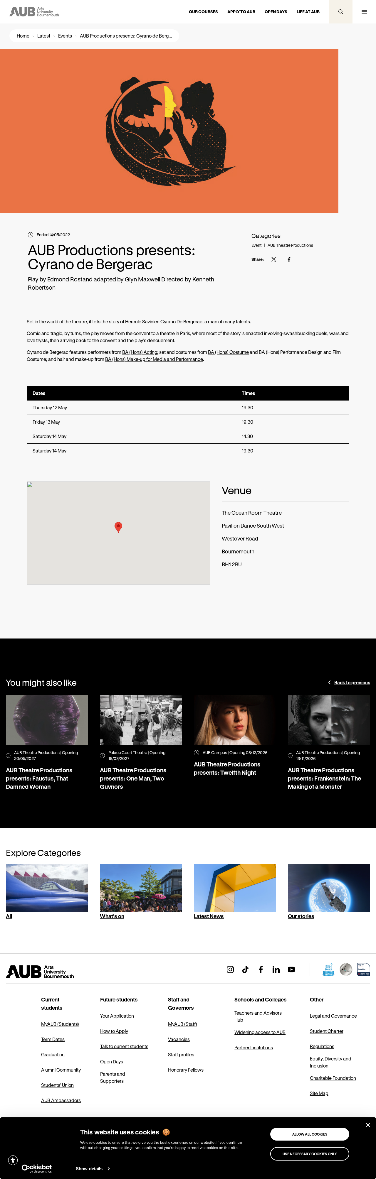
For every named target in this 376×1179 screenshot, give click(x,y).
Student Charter (326, 1031)
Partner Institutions (253, 1047)
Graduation (53, 1054)
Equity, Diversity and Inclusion (330, 1062)
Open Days (111, 1061)
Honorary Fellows (186, 1069)
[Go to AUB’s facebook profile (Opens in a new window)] (260, 969)
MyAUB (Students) (60, 1024)
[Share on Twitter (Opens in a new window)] (273, 259)
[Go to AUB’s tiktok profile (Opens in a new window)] (245, 969)
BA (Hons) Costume (228, 352)
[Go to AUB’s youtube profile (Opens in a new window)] (291, 969)
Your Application (117, 1015)
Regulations (322, 1046)
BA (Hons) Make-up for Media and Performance (154, 359)
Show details (89, 1168)
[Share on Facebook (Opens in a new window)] (289, 259)
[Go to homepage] (53, 971)
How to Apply (114, 1031)
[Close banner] (368, 1125)
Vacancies (179, 1039)
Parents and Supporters (112, 1077)
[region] (188, 422)
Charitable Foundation (333, 1078)
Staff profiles (181, 1054)
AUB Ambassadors (61, 1100)
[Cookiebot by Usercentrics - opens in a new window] (37, 1168)
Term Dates (53, 1039)
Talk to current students (124, 1046)
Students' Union (57, 1085)
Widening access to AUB (260, 1032)
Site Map (319, 1093)
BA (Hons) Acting (139, 352)
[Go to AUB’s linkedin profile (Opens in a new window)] (276, 969)
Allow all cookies (310, 1134)
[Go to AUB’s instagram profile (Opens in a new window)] (230, 969)
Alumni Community (61, 1069)
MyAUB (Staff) (182, 1024)
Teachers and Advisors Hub (258, 1016)
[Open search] (340, 11)
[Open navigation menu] (364, 11)
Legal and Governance (333, 1015)
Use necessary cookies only (310, 1154)
